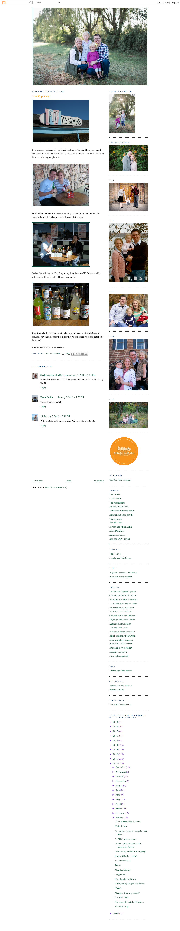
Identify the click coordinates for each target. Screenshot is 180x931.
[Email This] (72, 354)
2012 (115, 754)
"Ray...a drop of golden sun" (128, 821)
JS (41, 416)
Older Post (99, 480)
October (120, 776)
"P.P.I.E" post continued (126, 838)
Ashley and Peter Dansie (120, 685)
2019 (115, 722)
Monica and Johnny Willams (123, 603)
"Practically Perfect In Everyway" (130, 851)
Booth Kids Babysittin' (126, 856)
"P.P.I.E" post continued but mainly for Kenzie (128, 845)
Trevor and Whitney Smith (121, 510)
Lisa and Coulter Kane (120, 704)
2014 (115, 744)
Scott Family (115, 498)
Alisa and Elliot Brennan (121, 639)
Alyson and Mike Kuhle (120, 526)
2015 (115, 740)
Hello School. (121, 826)
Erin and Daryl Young (119, 538)
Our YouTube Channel (120, 479)
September (121, 780)
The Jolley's (115, 553)
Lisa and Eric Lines (118, 627)
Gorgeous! (120, 874)
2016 (115, 735)
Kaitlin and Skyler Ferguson (122, 591)
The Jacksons (115, 518)
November (121, 771)
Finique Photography (119, 655)
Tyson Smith (46, 397)
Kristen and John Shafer (120, 670)
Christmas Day (122, 897)
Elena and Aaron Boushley (122, 631)
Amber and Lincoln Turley (121, 607)
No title (118, 888)
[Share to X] (79, 354)
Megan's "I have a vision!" (127, 892)
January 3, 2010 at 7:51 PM (82, 374)
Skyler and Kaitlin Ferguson (54, 374)
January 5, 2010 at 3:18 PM (57, 416)
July (118, 790)
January (120, 817)
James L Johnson (117, 534)
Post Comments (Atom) (56, 487)
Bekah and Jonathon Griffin (122, 635)
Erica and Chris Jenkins (120, 611)
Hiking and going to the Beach (129, 883)
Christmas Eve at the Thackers (129, 901)
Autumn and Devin (118, 651)
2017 (115, 731)
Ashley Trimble (116, 689)
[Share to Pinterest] (86, 354)
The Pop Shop (121, 906)
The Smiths (114, 494)
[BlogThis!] (76, 354)
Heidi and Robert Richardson (123, 599)
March (119, 808)
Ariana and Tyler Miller (120, 647)
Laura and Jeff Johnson (120, 623)
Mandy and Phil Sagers (120, 557)
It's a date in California (125, 879)
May (118, 799)
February (120, 813)
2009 (115, 913)
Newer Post (37, 480)
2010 (115, 763)
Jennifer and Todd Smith (121, 514)
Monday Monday (123, 869)
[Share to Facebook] (82, 354)
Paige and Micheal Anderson (123, 572)
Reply (43, 387)
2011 (115, 758)
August (119, 785)
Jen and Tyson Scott (118, 506)
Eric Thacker (115, 522)
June (118, 794)
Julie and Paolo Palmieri (120, 576)
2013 (115, 749)
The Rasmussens (117, 502)
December (121, 767)
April (118, 803)
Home (68, 480)
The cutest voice (123, 860)
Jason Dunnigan (117, 530)
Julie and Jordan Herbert (120, 643)
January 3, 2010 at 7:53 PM (71, 397)
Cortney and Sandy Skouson (122, 595)
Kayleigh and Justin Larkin (122, 619)
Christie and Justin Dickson (122, 615)
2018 (115, 726)
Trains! (118, 865)
